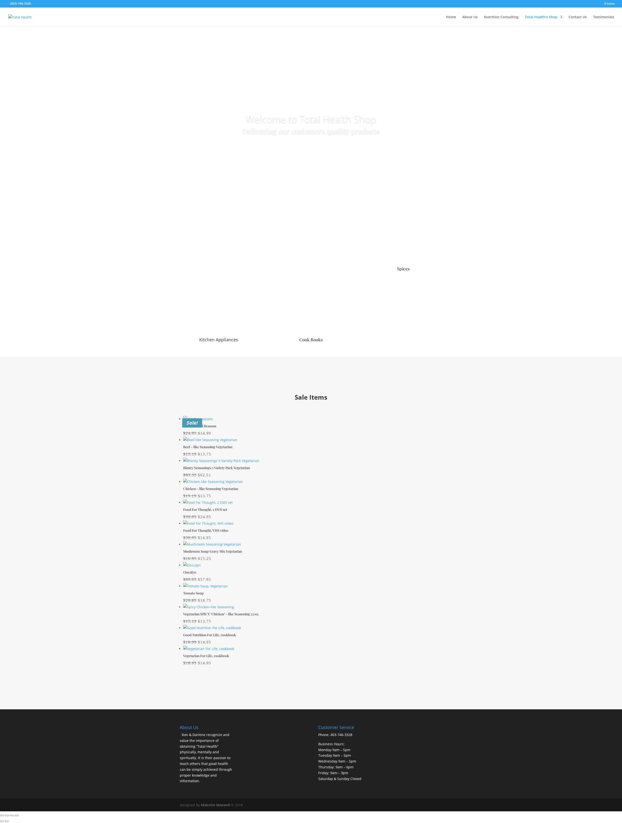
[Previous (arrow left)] (2, 821)
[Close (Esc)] (16, 815)
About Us (470, 17)
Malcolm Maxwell (215, 805)
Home (451, 17)
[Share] (12, 815)
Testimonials (603, 17)
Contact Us (578, 17)
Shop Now (311, 146)
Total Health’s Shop (541, 17)
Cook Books (311, 340)
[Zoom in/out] (2, 815)
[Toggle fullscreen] (7, 815)
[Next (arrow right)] (7, 821)
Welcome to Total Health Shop (311, 119)
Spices (403, 269)
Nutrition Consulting (501, 17)
